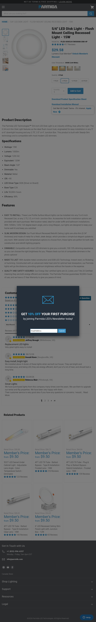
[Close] (79, 286)
